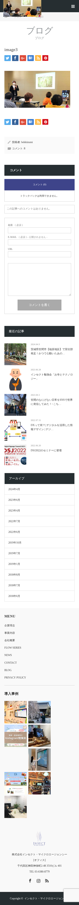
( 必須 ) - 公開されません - (27, 237)
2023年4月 (14, 510)
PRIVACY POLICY (15, 677)
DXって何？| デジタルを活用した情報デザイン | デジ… (52, 427)
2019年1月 (14, 564)
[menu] (73, 6)
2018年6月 (14, 596)
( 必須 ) (15, 225)
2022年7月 (14, 521)
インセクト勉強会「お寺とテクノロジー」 (52, 376)
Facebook (29, 880)
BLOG (8, 670)
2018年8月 (14, 574)
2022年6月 (14, 531)
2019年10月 (15, 542)
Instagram (38, 880)
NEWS (8, 655)
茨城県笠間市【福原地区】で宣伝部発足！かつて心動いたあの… (52, 351)
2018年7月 (14, 585)
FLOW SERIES (12, 647)
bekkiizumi (27, 142)
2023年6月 (14, 499)
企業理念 (9, 625)
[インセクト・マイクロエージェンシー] (39, 838)
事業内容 (9, 632)
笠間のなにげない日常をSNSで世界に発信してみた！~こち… (52, 402)
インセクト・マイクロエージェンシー (46, 898)
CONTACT (10, 662)
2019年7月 (14, 553)
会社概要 (9, 640)
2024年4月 (14, 489)
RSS (46, 880)
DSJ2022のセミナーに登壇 (46, 450)
